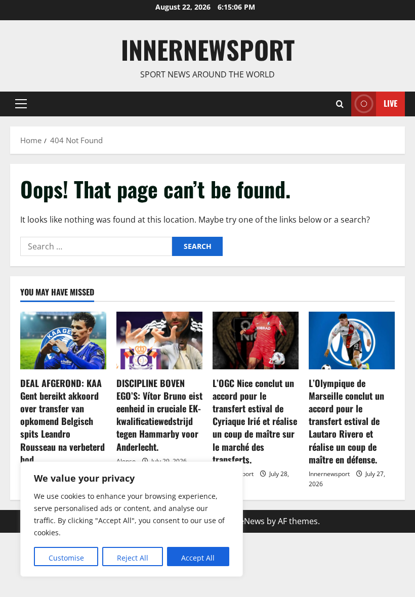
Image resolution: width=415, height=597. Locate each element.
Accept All (198, 558)
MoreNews (244, 521)
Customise (66, 558)
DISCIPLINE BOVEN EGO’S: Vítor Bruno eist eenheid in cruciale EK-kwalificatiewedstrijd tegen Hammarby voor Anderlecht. (159, 414)
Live (390, 103)
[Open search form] (340, 104)
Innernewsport (329, 474)
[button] (21, 103)
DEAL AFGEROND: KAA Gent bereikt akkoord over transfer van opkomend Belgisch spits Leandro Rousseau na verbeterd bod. (62, 421)
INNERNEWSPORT (208, 49)
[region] (131, 519)
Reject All (132, 558)
